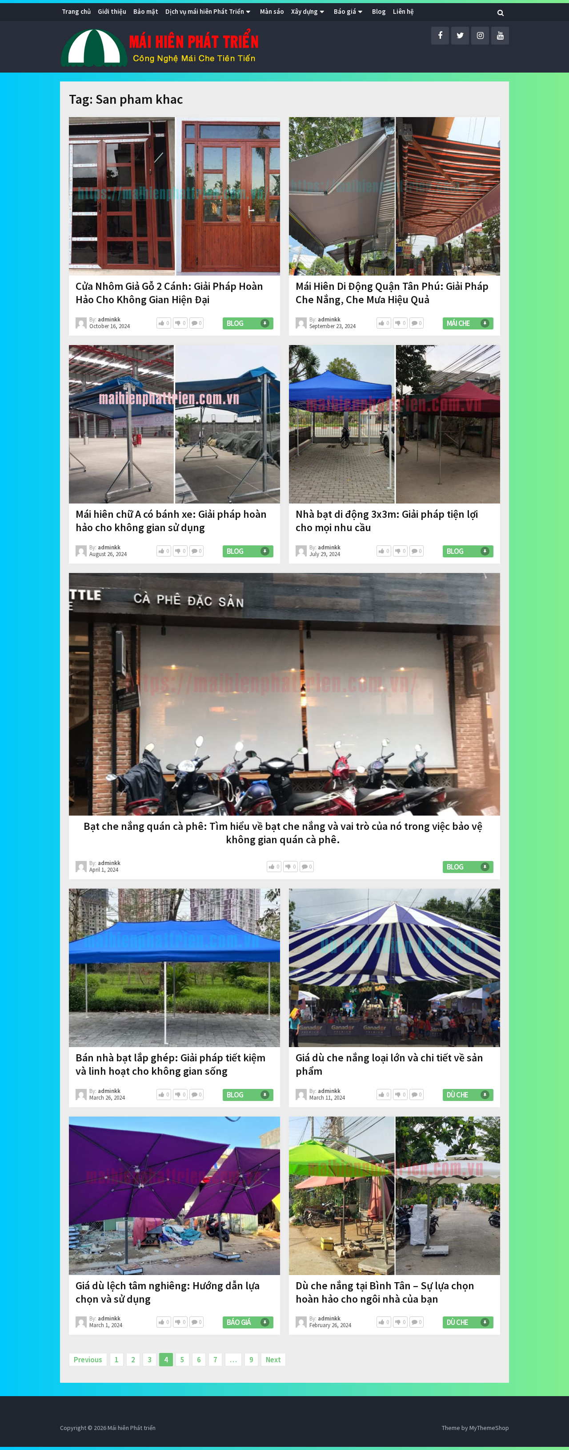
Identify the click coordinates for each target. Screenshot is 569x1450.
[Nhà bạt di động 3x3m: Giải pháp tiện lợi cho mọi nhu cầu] (394, 424)
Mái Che (458, 323)
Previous (88, 1360)
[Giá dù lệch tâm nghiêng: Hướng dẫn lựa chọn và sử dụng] (174, 1196)
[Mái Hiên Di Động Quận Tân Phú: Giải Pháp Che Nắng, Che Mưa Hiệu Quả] (394, 196)
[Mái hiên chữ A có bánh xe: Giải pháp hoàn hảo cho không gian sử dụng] (174, 424)
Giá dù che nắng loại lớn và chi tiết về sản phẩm (389, 1064)
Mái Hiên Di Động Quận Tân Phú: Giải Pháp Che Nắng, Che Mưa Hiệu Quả (392, 292)
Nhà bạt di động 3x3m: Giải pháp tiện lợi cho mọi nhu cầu (387, 520)
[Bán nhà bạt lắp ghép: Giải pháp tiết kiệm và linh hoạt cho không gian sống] (174, 968)
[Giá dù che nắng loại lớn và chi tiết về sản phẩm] (394, 968)
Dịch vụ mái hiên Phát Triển (204, 11)
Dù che (457, 1095)
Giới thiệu (112, 11)
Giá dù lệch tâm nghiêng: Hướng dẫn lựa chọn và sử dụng (168, 1292)
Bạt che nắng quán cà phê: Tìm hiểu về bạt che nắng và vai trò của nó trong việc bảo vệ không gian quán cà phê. (283, 832)
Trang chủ (76, 11)
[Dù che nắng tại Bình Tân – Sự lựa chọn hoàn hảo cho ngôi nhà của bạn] (394, 1196)
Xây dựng (304, 11)
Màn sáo (272, 11)
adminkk (109, 319)
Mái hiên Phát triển (132, 1428)
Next (273, 1360)
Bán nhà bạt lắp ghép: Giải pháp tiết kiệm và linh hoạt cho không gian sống (170, 1064)
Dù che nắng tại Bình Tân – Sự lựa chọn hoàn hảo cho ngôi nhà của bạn (385, 1292)
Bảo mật (145, 11)
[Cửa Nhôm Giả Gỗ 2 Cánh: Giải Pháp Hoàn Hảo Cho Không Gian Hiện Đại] (174, 196)
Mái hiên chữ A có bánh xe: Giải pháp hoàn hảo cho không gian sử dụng (171, 520)
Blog (235, 323)
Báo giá (345, 11)
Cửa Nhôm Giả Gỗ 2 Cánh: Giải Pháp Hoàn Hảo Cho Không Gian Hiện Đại (169, 292)
